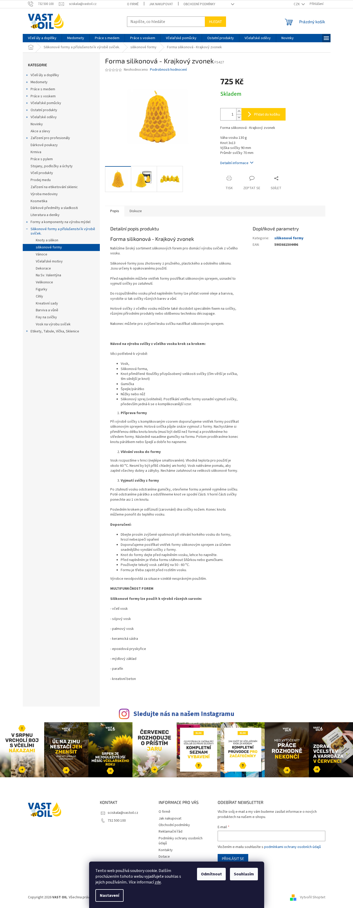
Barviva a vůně (47, 310)
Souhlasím (244, 874)
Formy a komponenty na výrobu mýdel (60, 222)
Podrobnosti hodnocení (168, 69)
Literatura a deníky (45, 215)
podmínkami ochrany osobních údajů (292, 847)
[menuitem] (42, 38)
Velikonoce (44, 282)
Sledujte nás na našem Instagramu (183, 714)
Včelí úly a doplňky (45, 75)
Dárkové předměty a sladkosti (54, 208)
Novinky (37, 124)
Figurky (41, 289)
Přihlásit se (233, 858)
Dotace (164, 856)
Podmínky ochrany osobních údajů (180, 841)
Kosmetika (39, 201)
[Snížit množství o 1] (238, 117)
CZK (297, 4)
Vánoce (41, 254)
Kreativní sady (47, 303)
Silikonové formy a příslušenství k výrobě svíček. (63, 231)
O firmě (133, 4)
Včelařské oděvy (44, 117)
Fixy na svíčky (46, 317)
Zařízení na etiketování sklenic (54, 187)
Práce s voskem (43, 96)
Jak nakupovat (161, 4)
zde (158, 882)
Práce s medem (43, 89)
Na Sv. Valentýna (48, 275)
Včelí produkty (42, 173)
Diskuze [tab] (136, 211)
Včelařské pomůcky (46, 103)
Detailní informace (234, 163)
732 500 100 (117, 820)
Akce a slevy (40, 131)
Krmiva (36, 152)
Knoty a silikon (47, 240)
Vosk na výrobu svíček (53, 324)
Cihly (39, 296)
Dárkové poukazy (44, 145)
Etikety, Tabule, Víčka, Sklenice (55, 331)
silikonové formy (49, 247)
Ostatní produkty (44, 110)
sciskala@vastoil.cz (123, 812)
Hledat (215, 21)
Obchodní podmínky (199, 4)
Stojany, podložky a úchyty (52, 166)
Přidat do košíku (267, 114)
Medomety (39, 82)
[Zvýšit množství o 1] (238, 111)
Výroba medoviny (44, 194)
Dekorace (43, 268)
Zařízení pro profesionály (50, 138)
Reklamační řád (170, 831)
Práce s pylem (42, 159)
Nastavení (109, 895)
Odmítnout (211, 874)
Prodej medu (41, 180)
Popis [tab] (114, 211)
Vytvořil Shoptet (312, 897)
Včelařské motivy (49, 261)
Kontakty (166, 850)
